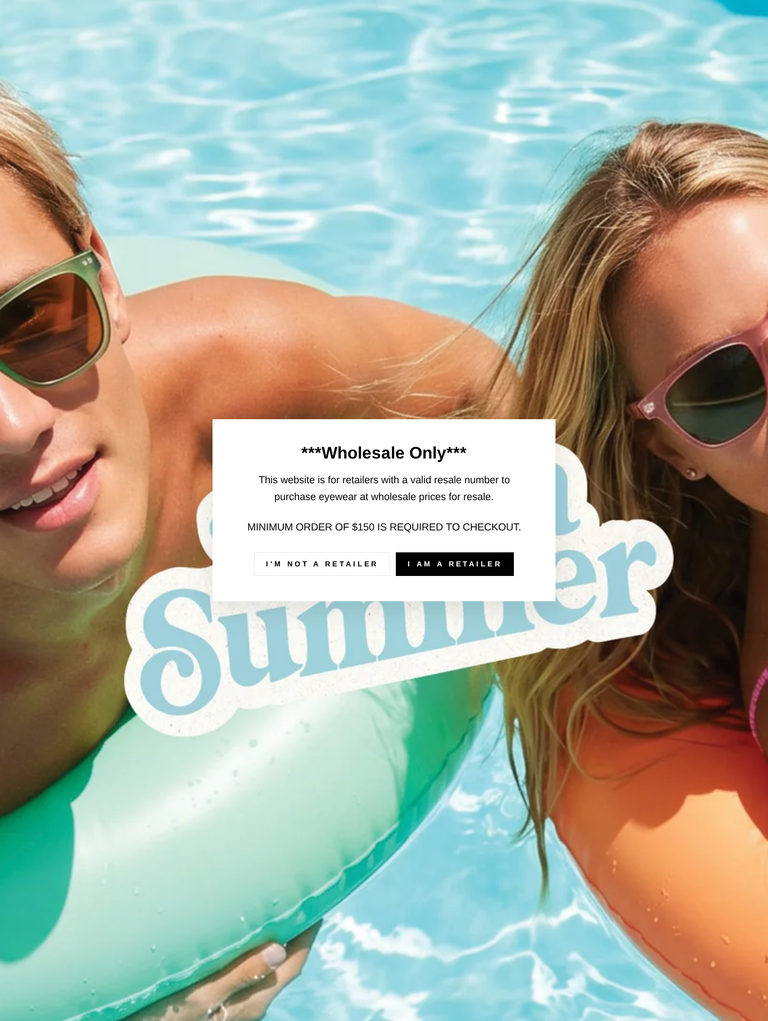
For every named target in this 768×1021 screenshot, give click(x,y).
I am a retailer (455, 564)
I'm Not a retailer (322, 564)
